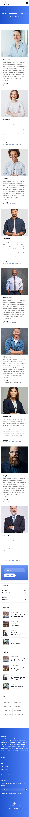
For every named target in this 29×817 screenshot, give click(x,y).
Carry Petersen (7, 476)
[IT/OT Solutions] (5, 3)
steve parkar (6, 119)
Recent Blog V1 (14, 593)
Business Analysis (18, 702)
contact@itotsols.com (7, 769)
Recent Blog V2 (14, 595)
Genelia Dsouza (7, 416)
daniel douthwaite (8, 60)
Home (11, 16)
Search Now (9, 575)
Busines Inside (7, 702)
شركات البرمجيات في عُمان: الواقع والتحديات (18, 624)
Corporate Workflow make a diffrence (17, 643)
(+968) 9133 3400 (5, 772)
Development (7, 710)
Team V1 (17, 16)
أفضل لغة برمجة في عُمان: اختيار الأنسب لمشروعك (18, 615)
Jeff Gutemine (7, 357)
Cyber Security (17, 706)
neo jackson (6, 238)
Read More (5, 83)
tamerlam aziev (7, 298)
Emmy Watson (7, 535)
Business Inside (7, 706)
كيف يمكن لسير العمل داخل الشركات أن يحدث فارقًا (18, 633)
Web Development (19, 714)
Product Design (7, 714)
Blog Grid (14, 590)
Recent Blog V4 (14, 599)
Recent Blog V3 (14, 597)
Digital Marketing (18, 710)
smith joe (5, 179)
